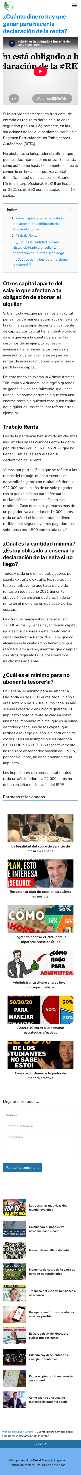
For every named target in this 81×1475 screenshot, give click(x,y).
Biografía (59, 1460)
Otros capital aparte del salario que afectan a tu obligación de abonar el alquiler (38, 223)
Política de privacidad (51, 1465)
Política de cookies (22, 1465)
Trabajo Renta (27, 235)
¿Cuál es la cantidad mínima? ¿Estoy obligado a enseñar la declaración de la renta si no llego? (39, 247)
